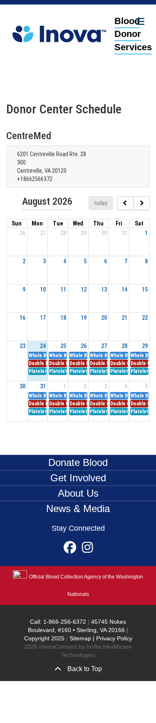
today (100, 203)
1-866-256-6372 (64, 621)
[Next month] (141, 203)
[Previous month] (125, 203)
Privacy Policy (114, 638)
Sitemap (80, 638)
